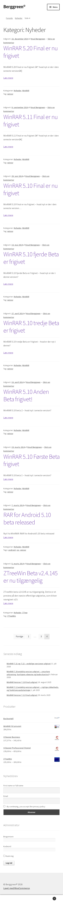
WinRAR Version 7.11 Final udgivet (22, 695)
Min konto (10, 900)
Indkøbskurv (48, 897)
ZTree (24, 612)
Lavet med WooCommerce (16, 888)
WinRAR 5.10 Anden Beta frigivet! (26, 395)
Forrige (19, 636)
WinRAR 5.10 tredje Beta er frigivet (31, 326)
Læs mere (8, 77)
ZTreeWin (11, 616)
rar (18, 550)
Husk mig (9, 856)
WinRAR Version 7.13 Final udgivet (22, 682)
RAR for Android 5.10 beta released (27, 518)
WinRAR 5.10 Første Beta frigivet (31, 460)
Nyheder (18, 18)
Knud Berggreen (38, 39)
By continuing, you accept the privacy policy (25, 806)
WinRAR (25, 90)
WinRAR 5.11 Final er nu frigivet (30, 120)
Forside (9, 18)
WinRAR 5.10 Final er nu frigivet (30, 189)
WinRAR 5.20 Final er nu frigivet (30, 51)
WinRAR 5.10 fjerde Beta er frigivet (31, 257)
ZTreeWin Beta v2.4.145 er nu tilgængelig (30, 576)
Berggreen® (14, 7)
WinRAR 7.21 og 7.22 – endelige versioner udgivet (29, 663)
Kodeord (7, 846)
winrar (10, 94)
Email (5, 796)
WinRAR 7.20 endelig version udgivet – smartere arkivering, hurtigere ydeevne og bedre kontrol (28, 673)
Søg (31, 900)
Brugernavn (8, 836)
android (12, 550)
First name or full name (13, 785)
